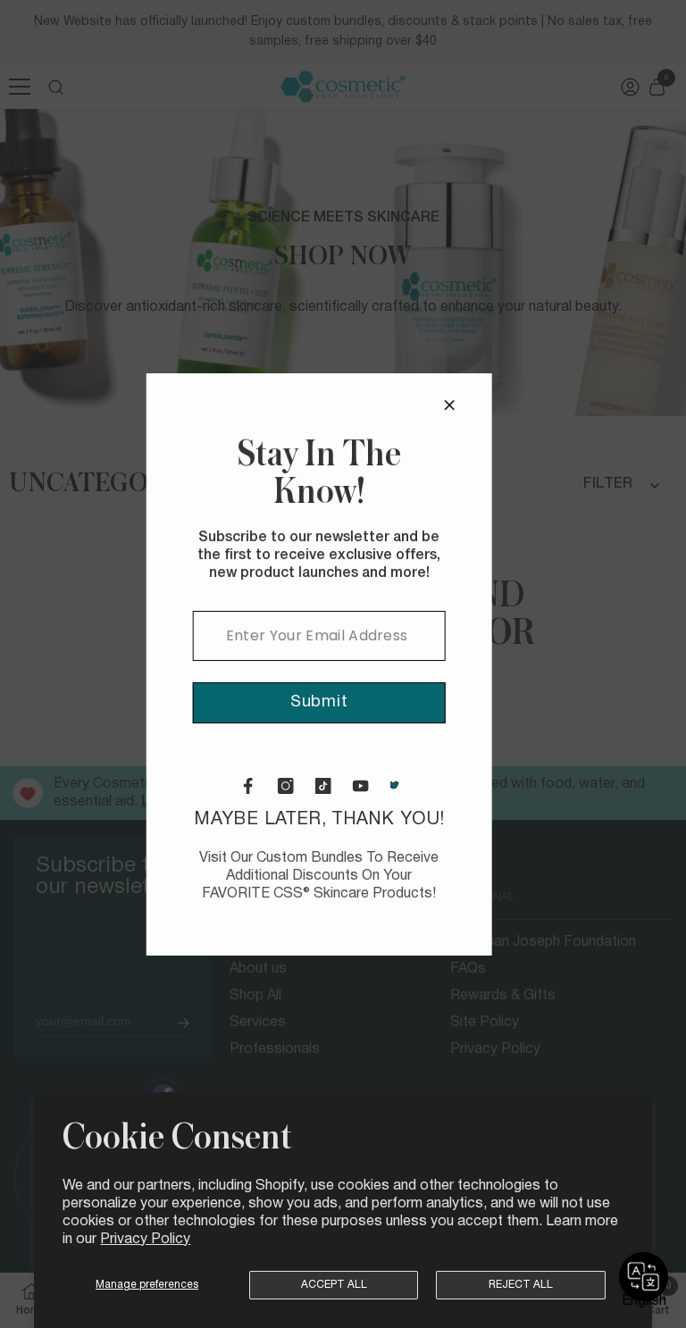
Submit (418, 702)
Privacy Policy (145, 1239)
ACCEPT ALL (334, 1285)
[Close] (549, 405)
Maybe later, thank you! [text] (419, 856)
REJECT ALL (521, 1285)
